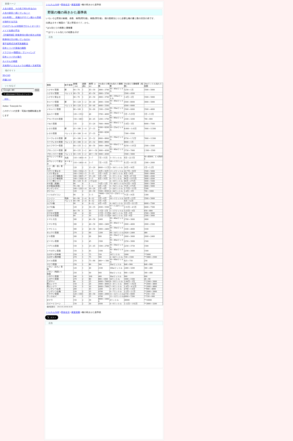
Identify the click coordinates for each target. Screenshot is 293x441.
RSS (6, 99)
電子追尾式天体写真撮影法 (15, 43)
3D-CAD (6, 75)
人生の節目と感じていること (16, 13)
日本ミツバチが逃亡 (12, 57)
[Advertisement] (104, 60)
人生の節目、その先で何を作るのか (19, 8)
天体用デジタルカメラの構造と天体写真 (21, 65)
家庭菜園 (75, 4)
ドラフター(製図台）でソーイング (18, 52)
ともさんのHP (52, 4)
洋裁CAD (6, 79)
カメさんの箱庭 (9, 61)
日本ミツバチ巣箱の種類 (14, 48)
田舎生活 (65, 4)
